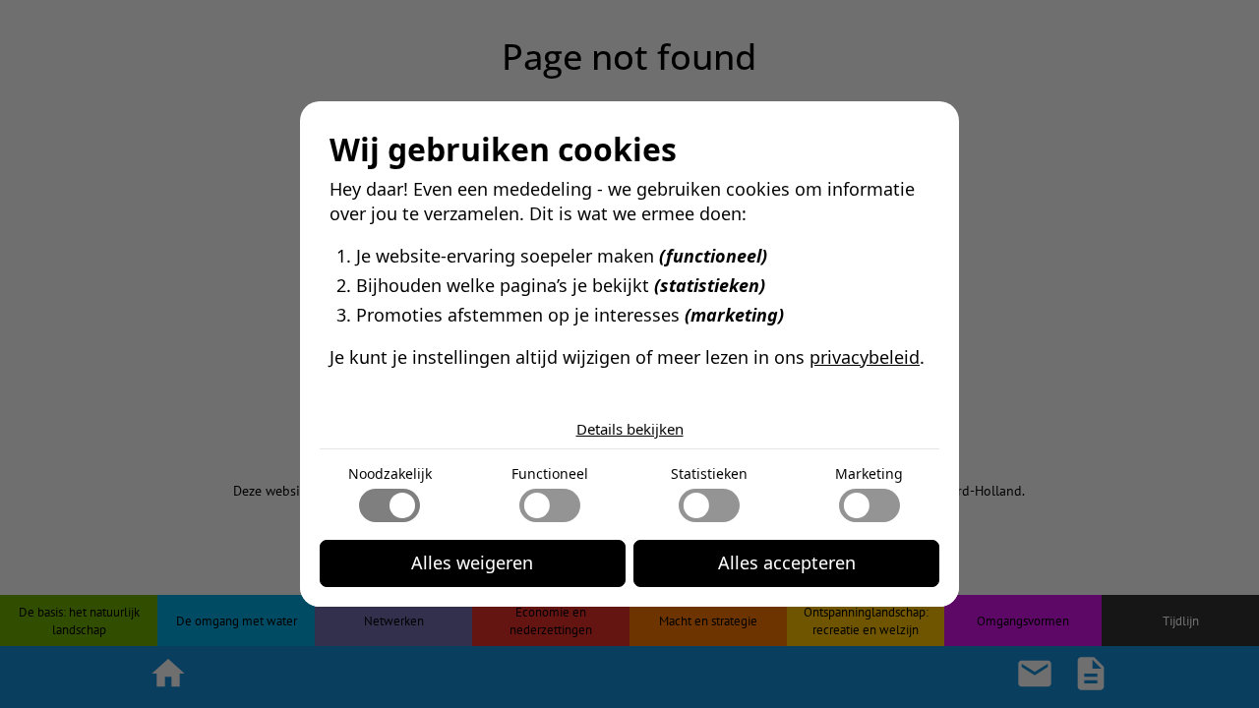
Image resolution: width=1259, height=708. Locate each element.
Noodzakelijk (390, 473)
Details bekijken (630, 429)
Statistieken (709, 473)
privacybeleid (864, 357)
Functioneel (549, 473)
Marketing (869, 473)
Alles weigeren (472, 562)
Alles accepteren (787, 562)
